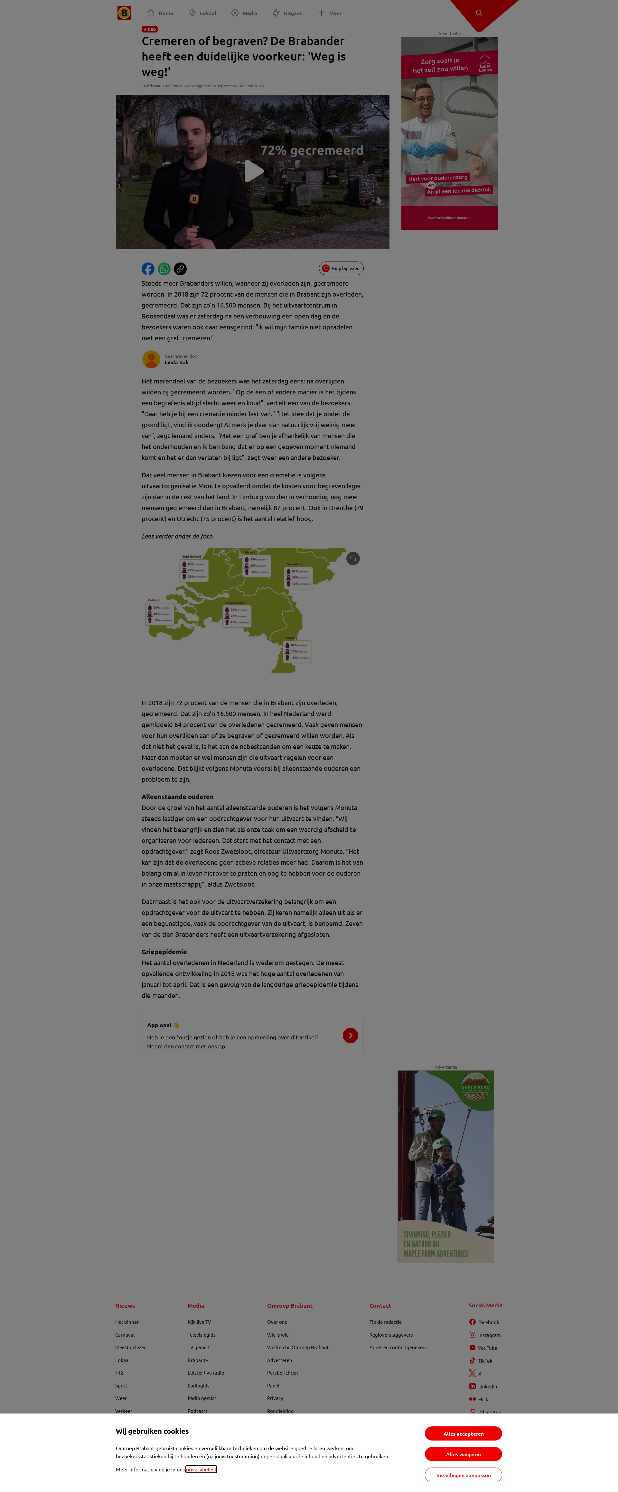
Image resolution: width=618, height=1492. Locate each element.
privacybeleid (201, 1469)
